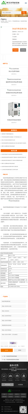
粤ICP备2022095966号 (20, 400)
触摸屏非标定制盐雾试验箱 (14, 82)
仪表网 (17, 402)
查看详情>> (14, 74)
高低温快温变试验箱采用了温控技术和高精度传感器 (12, 160)
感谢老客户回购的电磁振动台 (7, 133)
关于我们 (17, 396)
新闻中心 (17, 394)
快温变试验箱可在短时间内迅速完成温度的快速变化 (12, 154)
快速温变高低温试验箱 (14, 120)
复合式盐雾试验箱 (14, 71)
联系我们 (23, 396)
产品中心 (9, 21)
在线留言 (11, 396)
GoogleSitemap (8, 402)
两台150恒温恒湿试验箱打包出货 (8, 140)
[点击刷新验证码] (13, 343)
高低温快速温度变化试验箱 (12, 359)
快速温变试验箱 (24, 21)
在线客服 (23, 50)
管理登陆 (21, 402)
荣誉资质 (4, 396)
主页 (6, 21)
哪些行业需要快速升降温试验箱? (8, 146)
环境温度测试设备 (16, 21)
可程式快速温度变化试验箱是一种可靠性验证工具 (12, 137)
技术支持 (23, 394)
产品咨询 (15, 50)
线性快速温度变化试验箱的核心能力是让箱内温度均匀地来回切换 (14, 143)
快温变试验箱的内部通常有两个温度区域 (10, 166)
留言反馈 (7, 384)
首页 (4, 394)
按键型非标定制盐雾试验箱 (14, 92)
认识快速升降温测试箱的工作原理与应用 (10, 169)
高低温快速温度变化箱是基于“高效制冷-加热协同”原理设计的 (14, 157)
